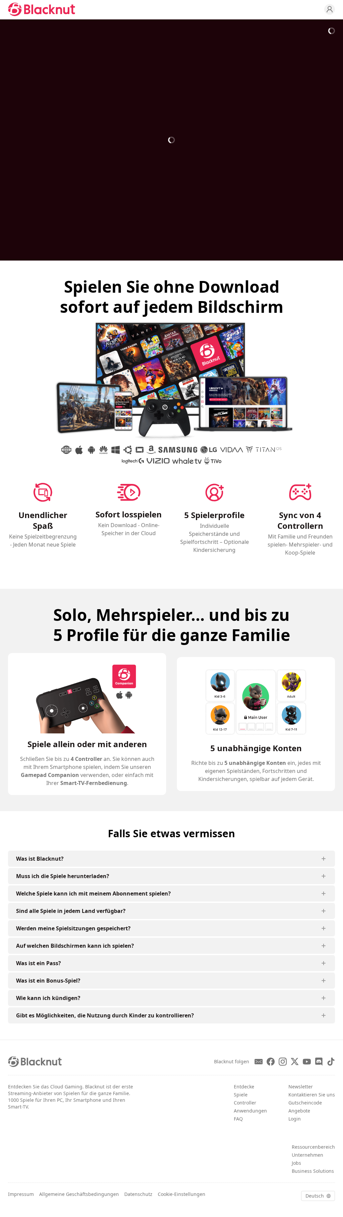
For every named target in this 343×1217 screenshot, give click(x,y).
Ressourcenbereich (313, 1147)
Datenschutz (138, 1194)
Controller (245, 1102)
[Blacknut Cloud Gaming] (41, 9)
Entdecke (244, 1086)
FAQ (238, 1119)
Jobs (296, 1163)
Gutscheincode (305, 1102)
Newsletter (300, 1086)
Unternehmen (307, 1155)
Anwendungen (250, 1110)
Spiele (241, 1094)
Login (294, 1119)
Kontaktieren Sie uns (311, 1094)
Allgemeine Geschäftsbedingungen (79, 1194)
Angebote (299, 1110)
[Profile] (329, 9)
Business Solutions (313, 1171)
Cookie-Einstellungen (181, 1194)
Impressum (21, 1194)
